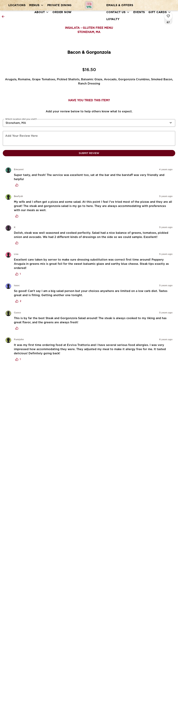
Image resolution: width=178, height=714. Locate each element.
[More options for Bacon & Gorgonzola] (168, 16)
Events (139, 12)
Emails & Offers (119, 5)
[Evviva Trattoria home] (89, 5)
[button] (36, 5)
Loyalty (112, 19)
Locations (17, 5)
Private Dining (59, 5)
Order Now (62, 12)
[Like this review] (18, 185)
